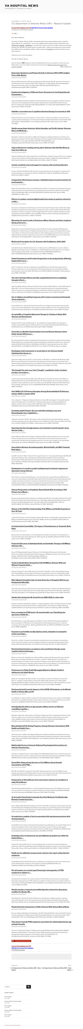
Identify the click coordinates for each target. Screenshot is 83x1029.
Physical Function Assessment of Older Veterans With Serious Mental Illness (40, 907)
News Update (7, 996)
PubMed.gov (28, 45)
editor (29, 21)
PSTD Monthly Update (18, 950)
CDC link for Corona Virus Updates (42, 28)
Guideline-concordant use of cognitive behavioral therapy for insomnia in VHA (41, 111)
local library (50, 49)
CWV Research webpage (18, 45)
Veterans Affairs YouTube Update (13, 1001)
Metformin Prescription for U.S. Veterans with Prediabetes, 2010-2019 (38, 242)
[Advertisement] (41, 957)
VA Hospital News (21, 5)
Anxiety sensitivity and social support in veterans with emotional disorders (40, 165)
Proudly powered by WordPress (12, 1025)
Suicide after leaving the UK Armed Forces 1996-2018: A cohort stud (37, 597)
